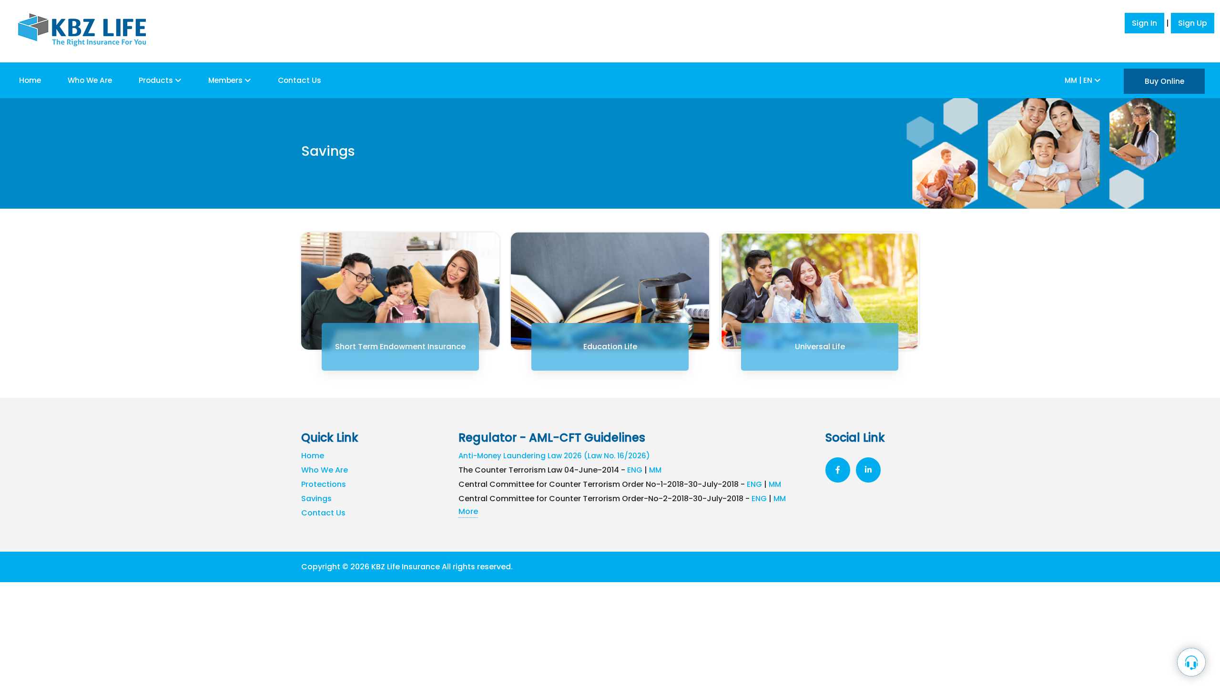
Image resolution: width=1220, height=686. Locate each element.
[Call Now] (1191, 662)
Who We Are (90, 80)
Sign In (1144, 23)
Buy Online (1164, 81)
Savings (316, 498)
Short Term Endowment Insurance (400, 346)
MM (655, 470)
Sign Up (1192, 23)
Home (30, 80)
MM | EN (1079, 80)
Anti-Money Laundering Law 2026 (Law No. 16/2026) (554, 456)
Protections (323, 484)
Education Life (610, 346)
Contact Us (299, 80)
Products (157, 80)
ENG (634, 470)
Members (226, 80)
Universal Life (820, 346)
